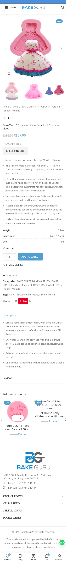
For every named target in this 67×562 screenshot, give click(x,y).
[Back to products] (9, 118)
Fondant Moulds (11, 110)
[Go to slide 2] (35, 76)
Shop (15, 106)
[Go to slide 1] (32, 76)
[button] (6, 48)
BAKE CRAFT (29, 106)
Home (6, 106)
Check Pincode (15, 151)
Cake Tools (15, 294)
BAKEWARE (39, 281)
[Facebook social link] (12, 301)
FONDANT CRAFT (50, 106)
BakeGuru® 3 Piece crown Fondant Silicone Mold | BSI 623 (18, 429)
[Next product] (13, 118)
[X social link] (16, 301)
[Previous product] (5, 118)
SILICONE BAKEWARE (42, 285)
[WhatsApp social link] (30, 301)
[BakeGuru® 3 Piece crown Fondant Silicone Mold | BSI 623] (18, 411)
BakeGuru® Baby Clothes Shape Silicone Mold (49, 416)
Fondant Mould (30, 294)
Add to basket (30, 256)
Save (25, 301)
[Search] (62, 7)
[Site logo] (33, 7)
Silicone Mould (47, 294)
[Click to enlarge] (9, 73)
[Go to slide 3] (39, 76)
